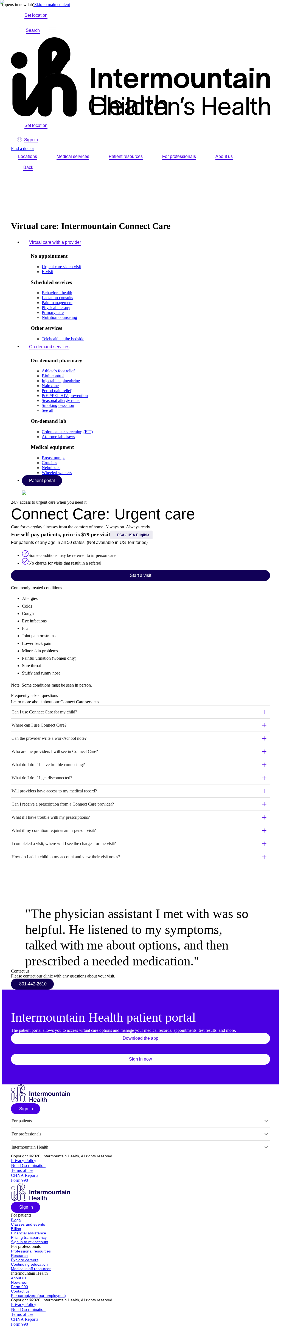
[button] (140, 712)
